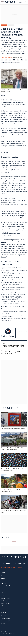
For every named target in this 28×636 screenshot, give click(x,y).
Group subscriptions (6, 621)
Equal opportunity (5, 603)
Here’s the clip (5, 200)
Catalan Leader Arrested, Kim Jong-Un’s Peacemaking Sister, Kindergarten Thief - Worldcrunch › (12, 284)
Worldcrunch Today (6, 618)
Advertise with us (5, 606)
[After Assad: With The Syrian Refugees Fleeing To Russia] (14, 502)
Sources (3, 578)
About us (3, 595)
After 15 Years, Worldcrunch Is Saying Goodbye (13, 428)
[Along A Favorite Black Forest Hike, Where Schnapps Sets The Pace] (14, 481)
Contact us (4, 601)
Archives (3, 581)
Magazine (3, 575)
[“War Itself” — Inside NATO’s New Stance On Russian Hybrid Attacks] (14, 460)
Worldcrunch (21, 334)
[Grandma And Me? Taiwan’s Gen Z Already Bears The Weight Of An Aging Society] (14, 439)
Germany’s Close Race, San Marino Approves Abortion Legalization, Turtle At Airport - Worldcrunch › (13, 279)
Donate (3, 623)
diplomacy (11, 25)
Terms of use (4, 633)
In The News (4, 25)
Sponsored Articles (6, 586)
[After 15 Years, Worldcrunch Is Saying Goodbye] (14, 420)
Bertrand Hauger (7, 57)
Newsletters (4, 616)
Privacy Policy (11, 633)
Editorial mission (5, 598)
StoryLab (3, 583)
